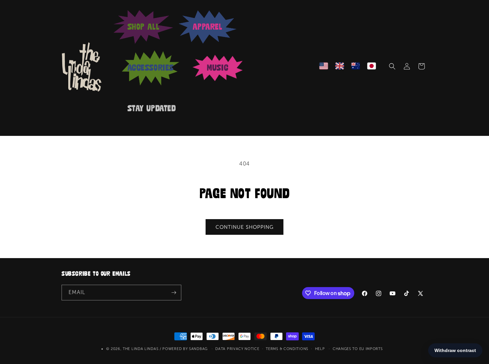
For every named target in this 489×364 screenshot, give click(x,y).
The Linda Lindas (140, 349)
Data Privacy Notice (237, 349)
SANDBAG (198, 349)
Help (320, 349)
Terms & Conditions (287, 349)
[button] (392, 66)
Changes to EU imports (358, 349)
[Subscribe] (173, 292)
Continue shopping (244, 227)
